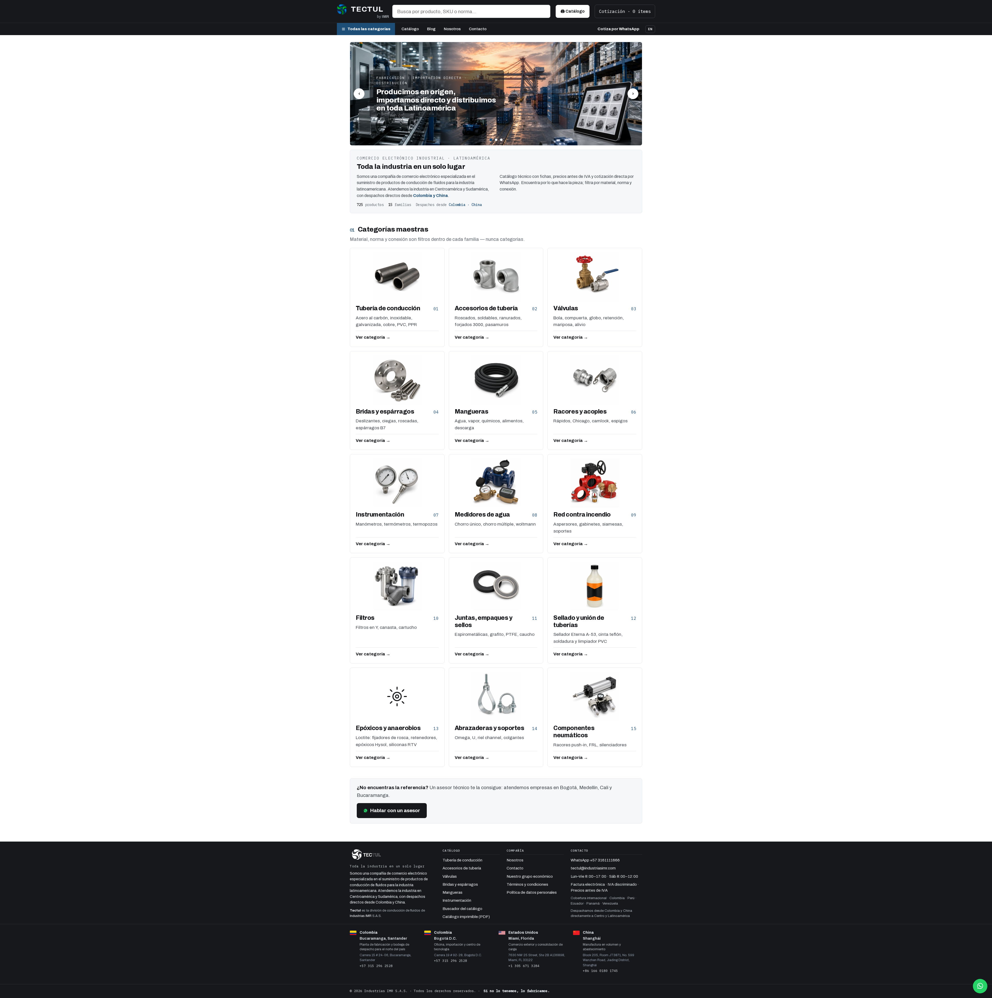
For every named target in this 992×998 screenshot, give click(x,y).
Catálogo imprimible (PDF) (466, 917)
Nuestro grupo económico (530, 876)
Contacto (477, 29)
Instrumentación (457, 900)
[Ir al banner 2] (496, 139)
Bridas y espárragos (460, 884)
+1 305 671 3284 (523, 966)
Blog (431, 29)
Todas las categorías (368, 29)
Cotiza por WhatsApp (618, 29)
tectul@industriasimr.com (593, 868)
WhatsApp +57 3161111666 (595, 860)
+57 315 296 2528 (376, 966)
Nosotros (452, 29)
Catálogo (410, 29)
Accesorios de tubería (462, 868)
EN (650, 29)
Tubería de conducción (462, 860)
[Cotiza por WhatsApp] (980, 986)
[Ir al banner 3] (501, 139)
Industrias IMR (360, 916)
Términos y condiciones (527, 884)
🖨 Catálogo (573, 11)
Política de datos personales (532, 892)
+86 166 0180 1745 (600, 971)
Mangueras (452, 892)
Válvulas (450, 876)
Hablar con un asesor (395, 810)
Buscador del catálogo (462, 909)
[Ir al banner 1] (491, 139)
